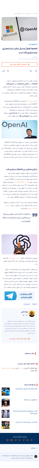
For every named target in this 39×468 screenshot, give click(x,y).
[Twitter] (19, 440)
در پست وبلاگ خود (14, 258)
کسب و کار (28, 14)
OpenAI (34, 304)
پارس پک (22, 458)
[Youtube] (15, 440)
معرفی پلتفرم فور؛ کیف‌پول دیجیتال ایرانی (26, 389)
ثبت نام (21, 368)
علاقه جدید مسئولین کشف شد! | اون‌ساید (26, 422)
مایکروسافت (27, 304)
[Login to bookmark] (36, 71)
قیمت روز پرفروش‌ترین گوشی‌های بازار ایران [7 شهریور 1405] (25, 412)
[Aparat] (11, 440)
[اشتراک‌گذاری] (30, 71)
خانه (36, 14)
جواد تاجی (34, 57)
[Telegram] (23, 440)
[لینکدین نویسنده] (26, 315)
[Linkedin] (27, 440)
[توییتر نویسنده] (23, 315)
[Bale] (7, 440)
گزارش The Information (21, 182)
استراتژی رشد (18, 14)
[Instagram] (31, 440)
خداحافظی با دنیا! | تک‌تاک (30, 400)
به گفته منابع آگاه (32, 101)
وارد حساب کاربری (7, 368)
